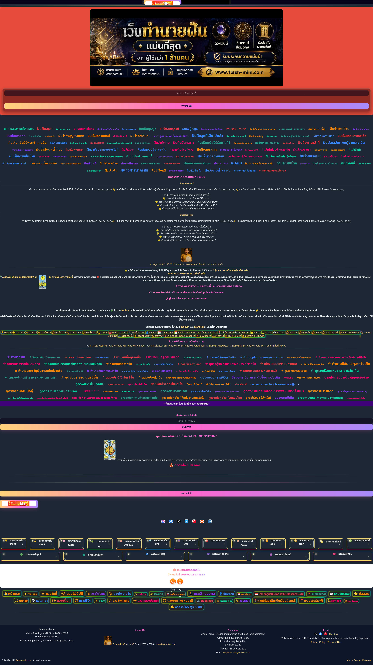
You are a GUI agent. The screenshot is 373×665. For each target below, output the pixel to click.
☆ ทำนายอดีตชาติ (74, 371)
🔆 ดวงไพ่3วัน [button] (90, 332)
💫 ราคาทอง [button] (218, 335)
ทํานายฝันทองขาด (185, 156)
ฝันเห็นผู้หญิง (147, 129)
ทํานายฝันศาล (129, 163)
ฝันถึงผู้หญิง (190, 129)
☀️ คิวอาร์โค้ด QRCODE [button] (253, 335)
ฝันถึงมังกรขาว (183, 142)
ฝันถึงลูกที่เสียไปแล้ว (207, 135)
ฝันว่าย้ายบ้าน (339, 128)
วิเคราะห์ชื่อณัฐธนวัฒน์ (217, 345)
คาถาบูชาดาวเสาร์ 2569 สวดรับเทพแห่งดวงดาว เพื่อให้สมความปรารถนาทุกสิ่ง (186, 264)
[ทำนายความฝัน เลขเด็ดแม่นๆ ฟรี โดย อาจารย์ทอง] (186, 260)
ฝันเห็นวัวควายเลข (211, 156)
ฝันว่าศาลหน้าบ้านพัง (78, 143)
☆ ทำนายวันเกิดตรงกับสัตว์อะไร (258, 371)
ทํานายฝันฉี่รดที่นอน (182, 149)
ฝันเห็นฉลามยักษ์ (99, 136)
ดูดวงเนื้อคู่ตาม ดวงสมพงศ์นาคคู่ (352, 391)
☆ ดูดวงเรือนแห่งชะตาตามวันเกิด (335, 370)
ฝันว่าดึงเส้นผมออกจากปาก (262, 129)
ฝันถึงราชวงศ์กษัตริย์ (150, 163)
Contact (358, 660)
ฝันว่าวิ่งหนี (158, 170)
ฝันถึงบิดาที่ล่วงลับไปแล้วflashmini (106, 156)
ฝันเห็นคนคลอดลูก (171, 163)
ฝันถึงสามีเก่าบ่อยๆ (361, 129)
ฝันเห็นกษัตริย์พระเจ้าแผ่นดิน (27, 142)
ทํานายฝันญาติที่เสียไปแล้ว (272, 170)
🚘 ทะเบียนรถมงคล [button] (118, 332)
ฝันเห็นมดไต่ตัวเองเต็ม (108, 129)
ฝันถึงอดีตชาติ (120, 136)
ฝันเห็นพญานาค (74, 149)
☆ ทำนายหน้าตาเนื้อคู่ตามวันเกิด (299, 357)
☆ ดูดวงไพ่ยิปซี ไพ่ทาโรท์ (163, 364)
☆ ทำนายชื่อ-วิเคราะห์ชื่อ (187, 371)
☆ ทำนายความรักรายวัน (192, 357)
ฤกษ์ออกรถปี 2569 (110, 391)
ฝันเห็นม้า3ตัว (194, 170)
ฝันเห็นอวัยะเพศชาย (243, 142)
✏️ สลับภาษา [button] (157, 335)
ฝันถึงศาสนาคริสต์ (134, 170)
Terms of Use (334, 642)
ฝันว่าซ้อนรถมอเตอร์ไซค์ (103, 149)
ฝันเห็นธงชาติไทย (320, 150)
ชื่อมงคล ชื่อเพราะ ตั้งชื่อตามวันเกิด (256, 377)
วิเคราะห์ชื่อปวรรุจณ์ (97, 345)
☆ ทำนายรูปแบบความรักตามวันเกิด (261, 357)
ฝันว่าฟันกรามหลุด (323, 136)
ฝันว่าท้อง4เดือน (109, 163)
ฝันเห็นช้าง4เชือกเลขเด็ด (292, 129)
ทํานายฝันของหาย (338, 150)
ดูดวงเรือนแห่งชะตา (116, 384)
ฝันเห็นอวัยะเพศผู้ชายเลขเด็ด (344, 142)
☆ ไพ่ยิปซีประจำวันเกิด (189, 364)
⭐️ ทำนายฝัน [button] (18, 332)
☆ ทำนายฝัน (16, 357)
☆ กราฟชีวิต (208, 371)
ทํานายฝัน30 (304, 164)
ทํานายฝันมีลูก (59, 156)
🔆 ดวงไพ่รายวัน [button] (74, 332)
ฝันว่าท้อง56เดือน (129, 129)
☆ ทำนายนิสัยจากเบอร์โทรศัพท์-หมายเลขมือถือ (73, 364)
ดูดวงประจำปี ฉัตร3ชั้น (147, 391)
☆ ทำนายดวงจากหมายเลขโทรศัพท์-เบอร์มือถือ (340, 357)
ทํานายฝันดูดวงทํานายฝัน (22, 150)
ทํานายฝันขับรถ (35, 136)
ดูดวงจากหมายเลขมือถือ (356, 398)
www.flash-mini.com (166, 644)
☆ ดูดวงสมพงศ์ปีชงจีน (294, 371)
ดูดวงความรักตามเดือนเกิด (58, 391)
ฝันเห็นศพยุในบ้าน (22, 156)
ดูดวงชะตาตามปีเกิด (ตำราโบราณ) (227, 391)
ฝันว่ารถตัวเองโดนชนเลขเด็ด (259, 163)
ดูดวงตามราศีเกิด (321, 391)
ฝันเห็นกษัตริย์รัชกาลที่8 (213, 142)
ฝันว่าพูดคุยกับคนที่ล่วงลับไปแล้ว (171, 136)
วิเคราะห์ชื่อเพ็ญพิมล (276, 345)
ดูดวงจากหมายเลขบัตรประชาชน (181, 377)
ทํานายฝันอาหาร (236, 129)
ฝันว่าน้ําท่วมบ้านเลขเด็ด (275, 149)
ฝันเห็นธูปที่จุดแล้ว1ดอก (325, 163)
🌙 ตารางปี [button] (267, 332)
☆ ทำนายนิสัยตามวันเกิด (221, 357)
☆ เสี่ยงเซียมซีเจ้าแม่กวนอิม (278, 364)
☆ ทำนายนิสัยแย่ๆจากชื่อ (312, 364)
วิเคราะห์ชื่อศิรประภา (157, 345)
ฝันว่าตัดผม (162, 142)
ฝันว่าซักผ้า (355, 149)
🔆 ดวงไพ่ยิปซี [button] (44, 332)
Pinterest (366, 660)
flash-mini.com (23, 660)
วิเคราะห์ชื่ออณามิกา (256, 345)
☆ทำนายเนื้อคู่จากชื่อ (127, 357)
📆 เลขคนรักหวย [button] (166, 332)
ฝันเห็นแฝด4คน (142, 142)
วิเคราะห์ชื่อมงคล (102, 357)
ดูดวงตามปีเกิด (284, 398)
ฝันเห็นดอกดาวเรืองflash (212, 129)
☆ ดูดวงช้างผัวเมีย (150, 377)
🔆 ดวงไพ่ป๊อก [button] (59, 332)
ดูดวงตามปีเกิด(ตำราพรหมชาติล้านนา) (320, 397)
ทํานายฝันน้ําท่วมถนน (245, 170)
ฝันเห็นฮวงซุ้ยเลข (94, 170)
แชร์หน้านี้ (186, 493)
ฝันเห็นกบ (221, 163)
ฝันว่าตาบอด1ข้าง (63, 129)
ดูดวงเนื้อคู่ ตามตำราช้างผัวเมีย (139, 397)
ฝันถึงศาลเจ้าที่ (309, 142)
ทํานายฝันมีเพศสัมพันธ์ (78, 157)
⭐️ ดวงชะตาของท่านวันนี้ (61, 277)
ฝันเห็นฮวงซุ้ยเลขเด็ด (151, 149)
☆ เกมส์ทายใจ (143, 364)
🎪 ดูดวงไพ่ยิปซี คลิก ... (186, 465)
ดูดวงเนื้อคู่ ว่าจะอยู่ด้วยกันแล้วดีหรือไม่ (52, 398)
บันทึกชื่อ (186, 427)
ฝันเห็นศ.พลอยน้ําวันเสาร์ (19, 129)
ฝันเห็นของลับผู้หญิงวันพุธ (281, 156)
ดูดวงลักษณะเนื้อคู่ (19, 391)
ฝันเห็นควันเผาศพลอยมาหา (70, 164)
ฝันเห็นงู (125, 310)
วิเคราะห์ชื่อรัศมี (237, 345)
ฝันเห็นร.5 (90, 163)
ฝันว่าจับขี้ (348, 163)
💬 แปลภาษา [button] (279, 332)
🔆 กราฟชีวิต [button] (305, 332)
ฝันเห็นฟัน (111, 170)
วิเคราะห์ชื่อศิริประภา (137, 345)
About (350, 660)
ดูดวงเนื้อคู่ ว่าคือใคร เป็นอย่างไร (20, 398)
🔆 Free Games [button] (233, 335)
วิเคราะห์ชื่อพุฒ (176, 345)
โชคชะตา (185, 326)
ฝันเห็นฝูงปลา (97, 142)
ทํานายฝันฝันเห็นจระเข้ (231, 149)
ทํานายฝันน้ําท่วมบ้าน (43, 163)
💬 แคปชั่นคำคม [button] (242, 332)
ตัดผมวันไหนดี (194, 384)
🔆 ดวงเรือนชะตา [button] (142, 335)
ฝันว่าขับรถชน (310, 156)
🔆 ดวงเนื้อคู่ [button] (292, 332)
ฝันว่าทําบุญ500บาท (71, 136)
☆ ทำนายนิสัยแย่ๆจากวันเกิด (349, 363)
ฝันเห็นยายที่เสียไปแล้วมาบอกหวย (245, 156)
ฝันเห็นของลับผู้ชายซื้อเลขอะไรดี (119, 143)
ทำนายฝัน (199, 326)
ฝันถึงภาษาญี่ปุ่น (317, 129)
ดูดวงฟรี (130, 644)
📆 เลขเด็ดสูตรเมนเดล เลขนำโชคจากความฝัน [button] (196, 332)
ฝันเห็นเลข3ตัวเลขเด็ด (352, 136)
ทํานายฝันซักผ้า (58, 143)
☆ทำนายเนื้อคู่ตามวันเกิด (162, 357)
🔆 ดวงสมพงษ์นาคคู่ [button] (350, 332)
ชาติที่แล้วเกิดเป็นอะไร (167, 384)
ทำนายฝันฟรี (119, 644)
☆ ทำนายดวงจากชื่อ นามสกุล (21, 364)
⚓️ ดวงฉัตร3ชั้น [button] (126, 335)
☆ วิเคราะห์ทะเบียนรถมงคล (45, 357)
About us (333, 634)
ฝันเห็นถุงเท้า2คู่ (256, 136)
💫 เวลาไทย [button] (103, 332)
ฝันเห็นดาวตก (16, 135)
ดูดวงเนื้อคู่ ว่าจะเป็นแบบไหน (225, 397)
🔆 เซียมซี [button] (317, 332)
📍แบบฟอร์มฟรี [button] (204, 335)
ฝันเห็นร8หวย (289, 143)
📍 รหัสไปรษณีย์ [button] (226, 332)
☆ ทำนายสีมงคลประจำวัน (102, 371)
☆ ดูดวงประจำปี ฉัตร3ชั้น (79, 377)
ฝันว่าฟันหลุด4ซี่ (169, 129)
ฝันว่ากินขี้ (236, 163)
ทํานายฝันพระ (364, 163)
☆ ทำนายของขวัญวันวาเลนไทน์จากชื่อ (38, 371)
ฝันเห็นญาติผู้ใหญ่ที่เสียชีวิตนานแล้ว (295, 136)
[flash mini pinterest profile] (326, 634)
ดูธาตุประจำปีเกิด (137, 384)
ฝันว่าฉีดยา (128, 149)
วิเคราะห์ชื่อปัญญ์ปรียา (195, 345)
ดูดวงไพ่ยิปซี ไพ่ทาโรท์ (258, 397)
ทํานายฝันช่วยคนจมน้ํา (139, 156)
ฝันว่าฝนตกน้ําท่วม (49, 149)
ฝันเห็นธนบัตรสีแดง (197, 163)
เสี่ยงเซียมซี (241, 384)
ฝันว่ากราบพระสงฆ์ (14, 163)
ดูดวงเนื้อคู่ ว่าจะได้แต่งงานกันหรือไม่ (183, 397)
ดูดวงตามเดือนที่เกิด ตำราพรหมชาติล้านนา (273, 391)
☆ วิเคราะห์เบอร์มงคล (78, 357)
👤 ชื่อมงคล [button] (152, 332)
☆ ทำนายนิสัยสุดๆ (162, 371)
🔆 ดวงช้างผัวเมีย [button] (331, 332)
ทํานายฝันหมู (331, 156)
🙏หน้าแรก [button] (6, 332)
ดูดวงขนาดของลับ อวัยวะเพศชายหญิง (272, 384)
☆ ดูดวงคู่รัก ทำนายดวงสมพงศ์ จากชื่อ (230, 364)
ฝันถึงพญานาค (207, 149)
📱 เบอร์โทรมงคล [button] (137, 332)
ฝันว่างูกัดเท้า (50, 136)
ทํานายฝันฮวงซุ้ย (176, 170)
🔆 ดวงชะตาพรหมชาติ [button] (178, 600)
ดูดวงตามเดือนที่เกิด (201, 391)
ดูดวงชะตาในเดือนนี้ (89, 384)
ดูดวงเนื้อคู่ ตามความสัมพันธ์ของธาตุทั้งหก (94, 397)
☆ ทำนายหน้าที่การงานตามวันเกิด (135, 371)
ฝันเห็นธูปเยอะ (272, 136)
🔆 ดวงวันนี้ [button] (31, 332)
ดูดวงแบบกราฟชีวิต (214, 377)
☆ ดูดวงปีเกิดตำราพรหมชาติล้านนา (30, 377)
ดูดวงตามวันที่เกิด (173, 390)
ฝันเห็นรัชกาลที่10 (251, 150)
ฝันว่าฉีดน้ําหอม (140, 136)
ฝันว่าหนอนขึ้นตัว (84, 129)
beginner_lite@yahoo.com (236, 652)
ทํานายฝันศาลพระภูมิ (236, 136)
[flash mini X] (316, 634)
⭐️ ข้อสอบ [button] (256, 332)
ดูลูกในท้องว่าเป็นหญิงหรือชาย (346, 377)
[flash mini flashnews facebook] (321, 634)
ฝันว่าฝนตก (43, 156)
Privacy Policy (318, 642)
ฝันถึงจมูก (45, 128)
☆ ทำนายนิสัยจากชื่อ (119, 364)
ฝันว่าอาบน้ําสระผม (218, 170)
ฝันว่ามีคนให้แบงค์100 (267, 143)
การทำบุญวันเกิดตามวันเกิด (308, 377)
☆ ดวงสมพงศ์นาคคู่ (227, 371)
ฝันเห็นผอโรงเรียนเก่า (165, 157)
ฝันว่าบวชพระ (302, 149)
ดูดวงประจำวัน (128, 391)
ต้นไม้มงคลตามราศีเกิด (218, 384)
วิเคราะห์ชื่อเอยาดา (117, 345)
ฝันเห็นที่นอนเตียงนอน (352, 156)
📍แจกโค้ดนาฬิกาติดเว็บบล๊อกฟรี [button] (180, 335)
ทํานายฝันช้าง (286, 163)
